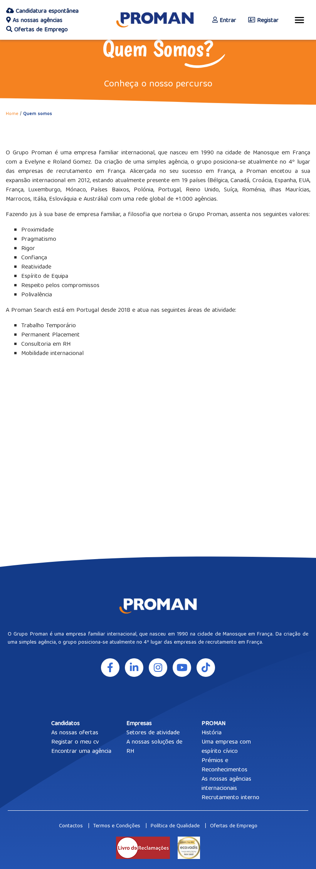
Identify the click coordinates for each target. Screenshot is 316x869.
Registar (267, 20)
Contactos (71, 826)
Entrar (227, 20)
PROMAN (213, 724)
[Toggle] (299, 20)
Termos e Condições (116, 826)
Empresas (139, 724)
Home (12, 114)
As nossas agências (36, 20)
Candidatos (65, 724)
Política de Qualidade (175, 826)
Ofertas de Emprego (40, 30)
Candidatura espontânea (46, 11)
